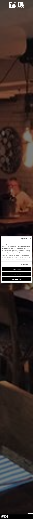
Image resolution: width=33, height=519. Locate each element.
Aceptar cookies (16, 269)
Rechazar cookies (16, 279)
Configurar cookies (16, 274)
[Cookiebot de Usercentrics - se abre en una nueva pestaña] (22, 239)
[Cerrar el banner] (30, 238)
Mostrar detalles (23, 264)
